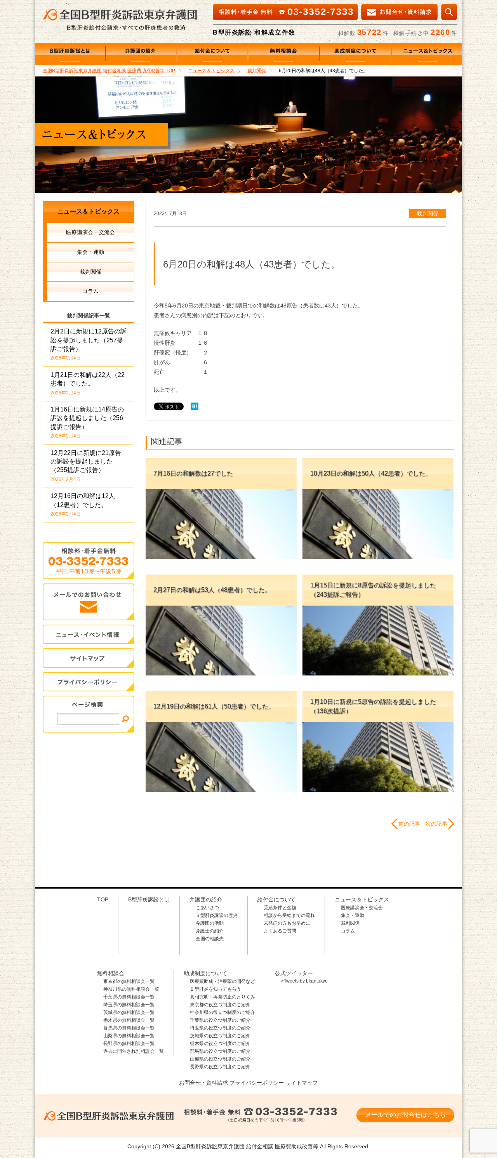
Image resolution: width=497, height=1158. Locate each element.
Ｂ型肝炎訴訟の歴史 (217, 915)
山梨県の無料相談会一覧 (129, 1035)
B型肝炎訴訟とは (70, 54)
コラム (90, 291)
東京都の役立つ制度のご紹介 (220, 1004)
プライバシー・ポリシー (88, 682)
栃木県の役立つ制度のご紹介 (220, 1043)
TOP (109, 70)
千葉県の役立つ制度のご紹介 (220, 1020)
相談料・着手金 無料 (260, 1115)
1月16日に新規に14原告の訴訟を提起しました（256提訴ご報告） (87, 422)
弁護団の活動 (210, 923)
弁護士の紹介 (210, 931)
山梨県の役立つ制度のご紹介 (220, 1059)
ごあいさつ (207, 907)
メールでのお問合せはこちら (405, 1114)
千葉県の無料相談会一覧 (129, 997)
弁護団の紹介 (141, 54)
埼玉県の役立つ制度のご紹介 (220, 1028)
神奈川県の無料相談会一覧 (131, 989)
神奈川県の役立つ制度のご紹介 (222, 1012)
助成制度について (355, 54)
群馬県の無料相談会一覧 (129, 1028)
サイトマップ (88, 658)
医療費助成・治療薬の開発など (222, 981)
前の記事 (409, 824)
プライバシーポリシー (256, 1083)
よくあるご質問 (280, 931)
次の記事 (436, 824)
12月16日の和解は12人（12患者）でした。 (82, 505)
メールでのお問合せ (88, 602)
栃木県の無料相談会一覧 (129, 1020)
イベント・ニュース (88, 634)
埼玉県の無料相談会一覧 (129, 1004)
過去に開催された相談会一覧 (133, 1051)
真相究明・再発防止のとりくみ (222, 997)
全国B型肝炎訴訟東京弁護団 (109, 1116)
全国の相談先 (210, 938)
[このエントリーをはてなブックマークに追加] (194, 408)
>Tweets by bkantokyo (304, 981)
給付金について (212, 54)
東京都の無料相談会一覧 (129, 981)
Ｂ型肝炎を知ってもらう (215, 989)
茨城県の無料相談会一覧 (129, 1012)
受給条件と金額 (280, 907)
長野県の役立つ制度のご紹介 (220, 1066)
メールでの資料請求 (399, 12)
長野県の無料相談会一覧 (129, 1043)
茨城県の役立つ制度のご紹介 (220, 1035)
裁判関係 (427, 213)
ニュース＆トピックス (426, 54)
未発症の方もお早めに (287, 923)
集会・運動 (90, 252)
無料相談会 (284, 54)
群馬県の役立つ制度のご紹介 (220, 1051)
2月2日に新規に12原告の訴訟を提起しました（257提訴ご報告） (88, 344)
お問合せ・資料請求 (203, 1083)
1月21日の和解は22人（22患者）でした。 (87, 384)
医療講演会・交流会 (90, 232)
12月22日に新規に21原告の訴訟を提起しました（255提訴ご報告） (85, 466)
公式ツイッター (294, 973)
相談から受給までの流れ (289, 915)
